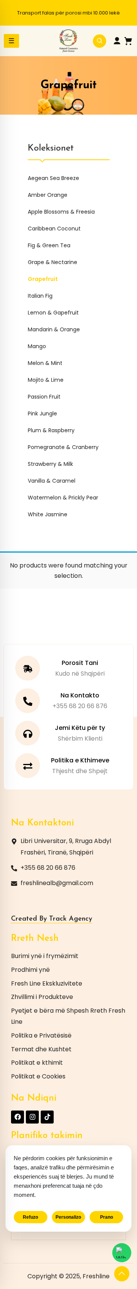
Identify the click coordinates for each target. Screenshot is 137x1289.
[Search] (99, 41)
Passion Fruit (44, 396)
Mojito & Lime (46, 380)
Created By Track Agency (51, 919)
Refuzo (30, 1217)
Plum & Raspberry (51, 430)
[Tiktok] (47, 1117)
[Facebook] (17, 1117)
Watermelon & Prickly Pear (63, 497)
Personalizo (68, 1217)
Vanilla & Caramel (51, 481)
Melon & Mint (45, 363)
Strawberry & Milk (50, 464)
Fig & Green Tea (49, 245)
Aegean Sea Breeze (53, 178)
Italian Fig (40, 296)
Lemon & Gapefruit (53, 312)
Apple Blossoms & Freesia (61, 212)
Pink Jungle (42, 413)
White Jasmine (47, 514)
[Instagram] (32, 1117)
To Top (121, 1273)
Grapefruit (43, 279)
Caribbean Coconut (54, 228)
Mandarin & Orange (54, 329)
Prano (106, 1217)
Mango (37, 346)
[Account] (117, 41)
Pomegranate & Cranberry (63, 447)
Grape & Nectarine (52, 262)
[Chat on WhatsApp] (121, 1252)
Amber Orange (47, 195)
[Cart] (128, 41)
